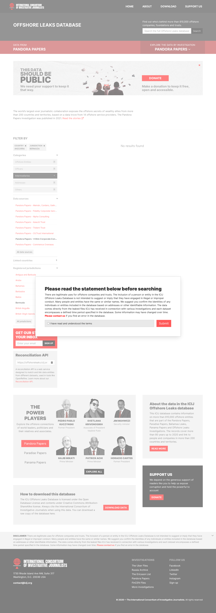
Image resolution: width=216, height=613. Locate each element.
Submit (164, 323)
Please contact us (55, 315)
